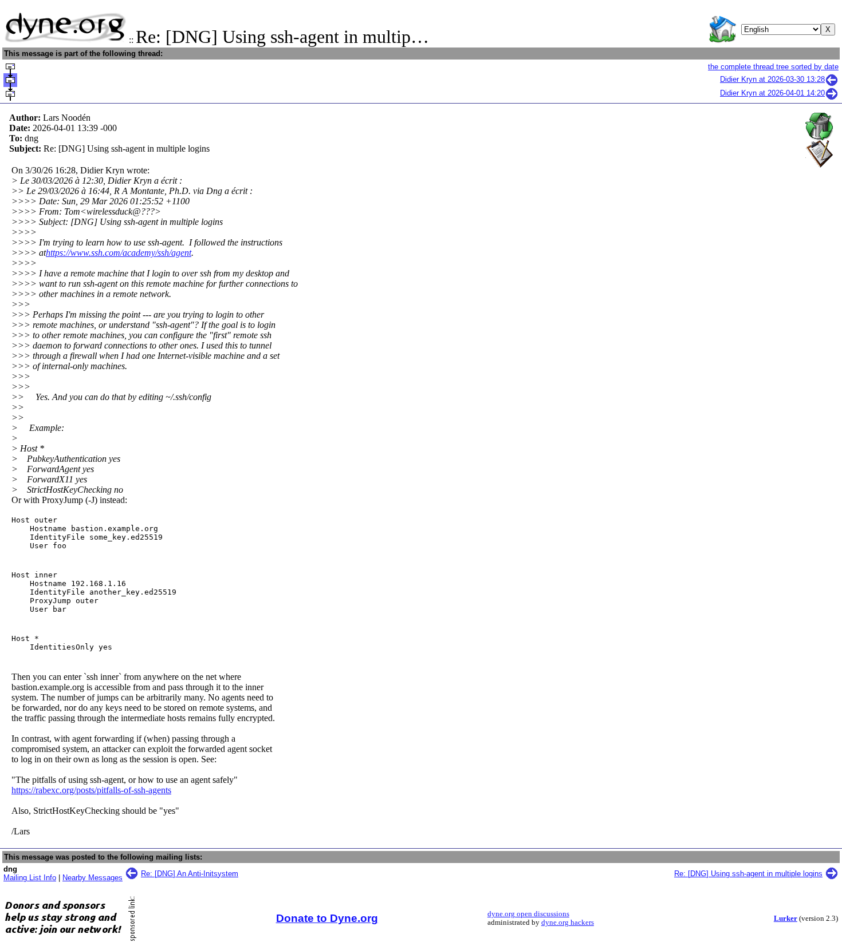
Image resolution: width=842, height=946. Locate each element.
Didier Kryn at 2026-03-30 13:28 (772, 79)
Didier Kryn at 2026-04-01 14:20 (772, 93)
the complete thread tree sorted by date (773, 66)
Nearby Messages (92, 877)
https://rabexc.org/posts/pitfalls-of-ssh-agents (91, 790)
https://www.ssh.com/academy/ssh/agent (118, 253)
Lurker (785, 919)
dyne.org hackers (567, 923)
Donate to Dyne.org (327, 918)
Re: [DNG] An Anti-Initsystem (189, 873)
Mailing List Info (29, 877)
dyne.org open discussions (528, 914)
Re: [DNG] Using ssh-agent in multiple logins (748, 873)
